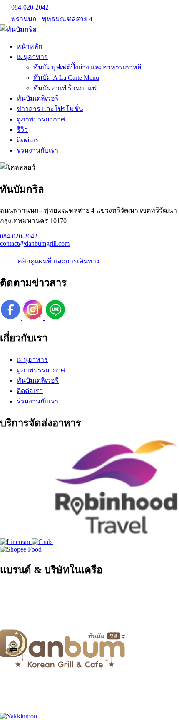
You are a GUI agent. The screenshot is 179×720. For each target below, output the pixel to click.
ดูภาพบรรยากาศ (41, 119)
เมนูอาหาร (32, 56)
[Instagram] (33, 317)
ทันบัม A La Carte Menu (66, 77)
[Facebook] (11, 317)
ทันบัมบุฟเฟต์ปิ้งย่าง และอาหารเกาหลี (87, 67)
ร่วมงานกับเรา (37, 150)
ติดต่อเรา (30, 140)
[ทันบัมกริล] (18, 29)
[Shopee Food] (21, 549)
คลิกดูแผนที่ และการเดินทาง (57, 261)
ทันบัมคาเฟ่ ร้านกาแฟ (65, 88)
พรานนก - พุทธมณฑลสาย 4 (51, 18)
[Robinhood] (115, 541)
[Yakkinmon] (18, 716)
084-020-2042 (29, 7)
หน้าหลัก (29, 46)
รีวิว (22, 129)
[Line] (55, 317)
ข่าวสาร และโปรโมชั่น (50, 108)
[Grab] (42, 541)
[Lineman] (16, 541)
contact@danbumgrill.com (35, 243)
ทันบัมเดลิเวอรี (38, 98)
